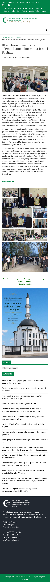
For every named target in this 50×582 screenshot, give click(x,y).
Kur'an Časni (8, 8)
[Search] (46, 30)
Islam (25, 8)
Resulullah (17, 8)
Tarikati (24, 11)
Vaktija (31, 11)
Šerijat (31, 8)
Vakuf (37, 11)
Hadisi (13, 11)
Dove (19, 11)
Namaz (37, 8)
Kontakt (43, 11)
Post (42, 8)
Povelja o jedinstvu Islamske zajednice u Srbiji (19, 404)
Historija (6, 11)
